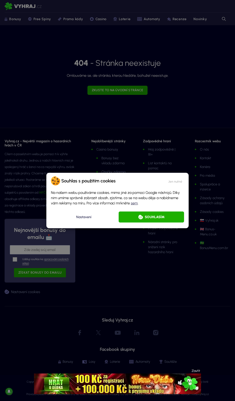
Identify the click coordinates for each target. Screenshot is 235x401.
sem (134, 203)
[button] (175, 181)
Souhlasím (155, 217)
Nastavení (83, 217)
